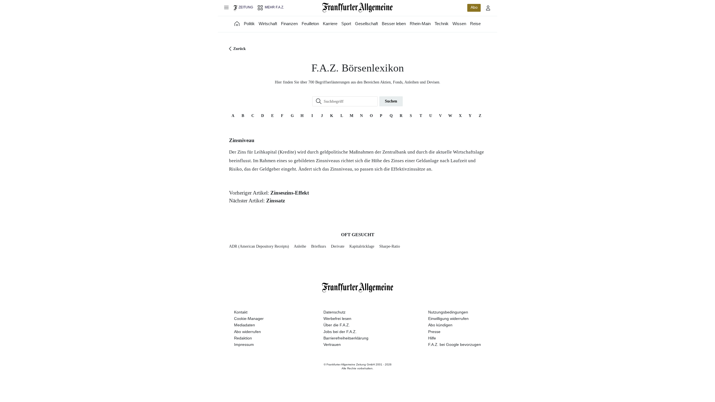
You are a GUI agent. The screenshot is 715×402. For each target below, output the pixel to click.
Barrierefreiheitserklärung (345, 338)
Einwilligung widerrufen (448, 318)
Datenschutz (334, 312)
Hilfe (432, 338)
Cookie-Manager (249, 318)
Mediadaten (244, 325)
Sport (346, 23)
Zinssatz (275, 201)
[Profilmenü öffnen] (488, 7)
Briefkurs (318, 246)
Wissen (459, 23)
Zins (241, 152)
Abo (474, 7)
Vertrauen (332, 344)
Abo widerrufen (247, 331)
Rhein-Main (420, 23)
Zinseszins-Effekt (289, 193)
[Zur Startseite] (357, 7)
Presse (434, 331)
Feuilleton (310, 23)
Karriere (330, 23)
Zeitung (246, 7)
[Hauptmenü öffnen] (226, 7)
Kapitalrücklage (361, 246)
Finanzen (289, 23)
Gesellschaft (366, 23)
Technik (442, 23)
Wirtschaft (268, 23)
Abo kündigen (440, 325)
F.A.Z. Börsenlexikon (357, 68)
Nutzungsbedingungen (448, 312)
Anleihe (300, 246)
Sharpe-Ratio (389, 246)
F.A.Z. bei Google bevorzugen (454, 344)
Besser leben (394, 23)
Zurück (239, 49)
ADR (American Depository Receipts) (259, 246)
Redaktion (243, 338)
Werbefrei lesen (337, 318)
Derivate (337, 246)
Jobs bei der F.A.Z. (340, 331)
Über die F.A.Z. (336, 325)
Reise (475, 23)
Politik (249, 23)
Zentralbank (394, 152)
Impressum (244, 344)
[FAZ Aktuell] (237, 23)
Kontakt (240, 312)
